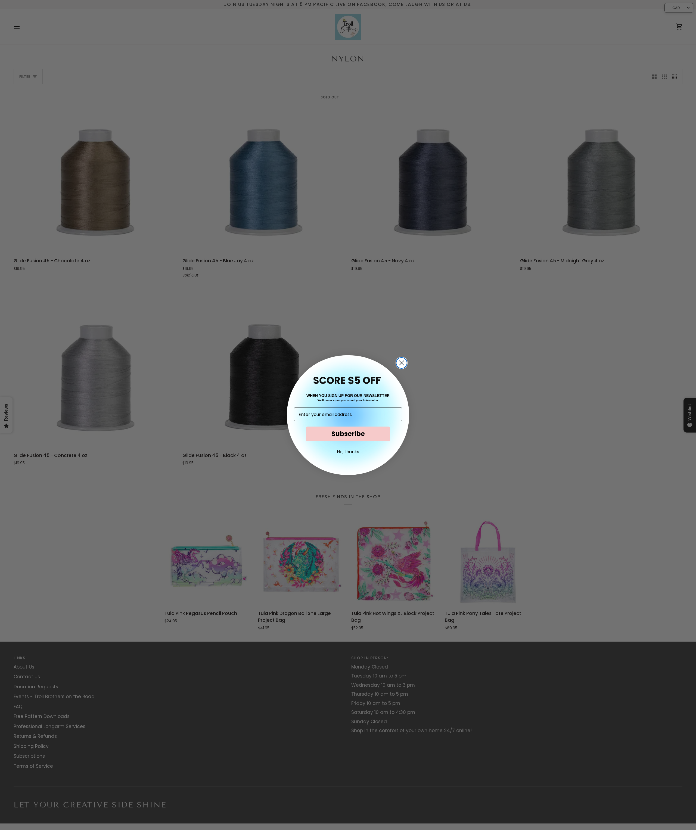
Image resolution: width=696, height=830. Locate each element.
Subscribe (348, 433)
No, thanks (348, 452)
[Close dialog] (401, 363)
